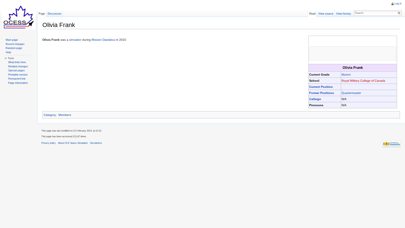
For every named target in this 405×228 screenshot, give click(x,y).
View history (343, 13)
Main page (12, 39)
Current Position (321, 86)
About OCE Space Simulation (73, 143)
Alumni (346, 74)
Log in (398, 3)
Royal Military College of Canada (363, 80)
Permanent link (17, 78)
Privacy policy (48, 143)
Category (50, 115)
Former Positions (321, 93)
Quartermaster (351, 93)
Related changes (18, 66)
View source (325, 13)
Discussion (54, 13)
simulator (75, 39)
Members (64, 115)
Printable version (18, 74)
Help (8, 52)
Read (312, 13)
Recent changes (15, 44)
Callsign (315, 99)
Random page (14, 48)
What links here (17, 62)
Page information (18, 82)
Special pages (16, 70)
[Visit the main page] (18, 17)
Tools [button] (11, 58)
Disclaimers (96, 143)
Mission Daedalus (103, 39)
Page (42, 13)
